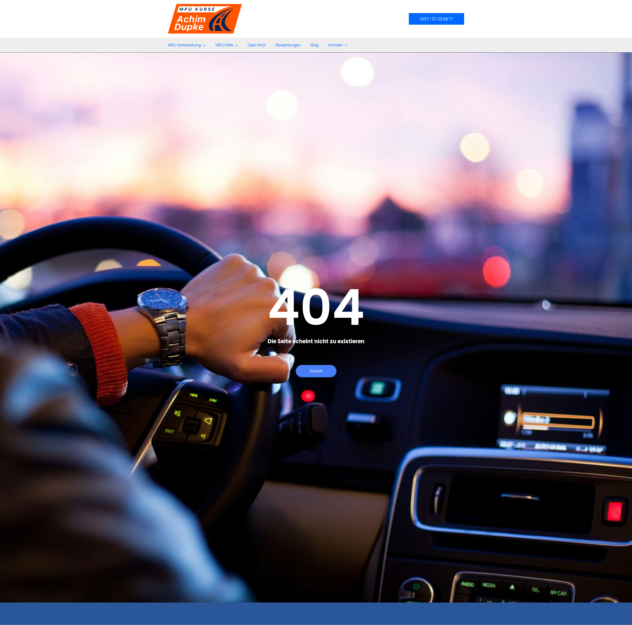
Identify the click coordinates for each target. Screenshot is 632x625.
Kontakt (335, 45)
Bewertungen (288, 45)
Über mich (257, 45)
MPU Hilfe (224, 45)
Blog (314, 45)
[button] (436, 19)
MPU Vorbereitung (184, 45)
